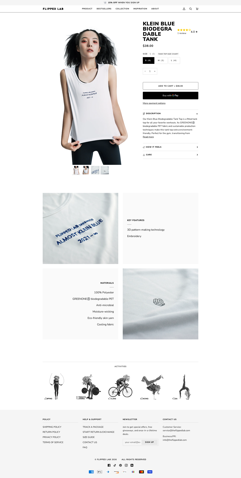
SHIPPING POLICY (52, 427)
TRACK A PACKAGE (93, 427)
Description (153, 113)
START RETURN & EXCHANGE (98, 432)
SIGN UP (149, 442)
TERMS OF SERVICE (53, 442)
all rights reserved (134, 459)
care (149, 154)
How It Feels (154, 147)
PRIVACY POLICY (52, 437)
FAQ (85, 447)
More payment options (154, 103)
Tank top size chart (168, 54)
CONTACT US (90, 442)
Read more (148, 136)
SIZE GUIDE (89, 437)
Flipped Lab (104, 459)
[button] (184, 30)
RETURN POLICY (51, 432)
